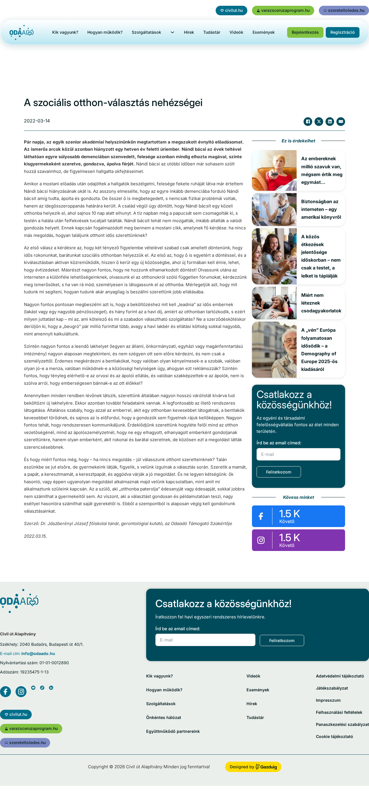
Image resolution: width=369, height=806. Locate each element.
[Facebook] (308, 121)
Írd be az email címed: (279, 443)
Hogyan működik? (105, 32)
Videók (236, 32)
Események (264, 32)
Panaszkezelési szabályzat (342, 724)
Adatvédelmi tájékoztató (340, 675)
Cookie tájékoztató (334, 736)
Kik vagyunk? (65, 32)
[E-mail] (340, 121)
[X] (319, 121)
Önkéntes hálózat (163, 717)
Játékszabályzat (332, 688)
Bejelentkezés (305, 32)
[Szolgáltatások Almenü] (172, 32)
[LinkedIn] (329, 121)
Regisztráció (342, 32)
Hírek (189, 32)
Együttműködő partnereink (173, 731)
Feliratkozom (278, 471)
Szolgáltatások (146, 32)
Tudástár (211, 32)
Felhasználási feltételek (339, 712)
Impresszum (328, 700)
